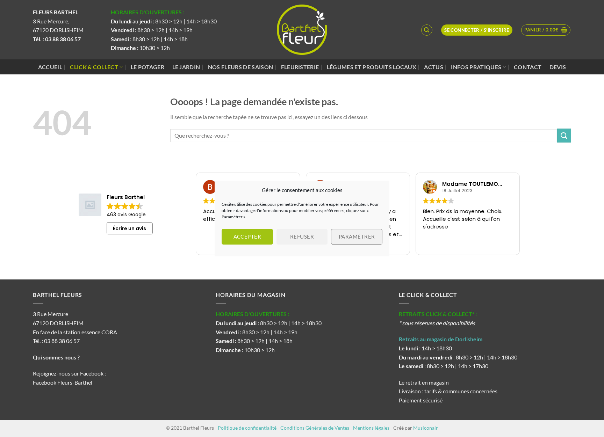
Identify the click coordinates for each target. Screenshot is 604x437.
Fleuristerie (300, 67)
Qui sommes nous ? (57, 357)
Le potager (147, 67)
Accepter (247, 236)
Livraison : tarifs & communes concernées (448, 391)
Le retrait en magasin (424, 382)
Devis (557, 67)
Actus (433, 67)
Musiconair (425, 428)
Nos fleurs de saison (240, 67)
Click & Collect (94, 67)
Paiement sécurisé (421, 400)
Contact (527, 67)
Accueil (50, 67)
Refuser (302, 236)
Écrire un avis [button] (129, 228)
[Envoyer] (564, 135)
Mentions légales (371, 428)
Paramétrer (357, 236)
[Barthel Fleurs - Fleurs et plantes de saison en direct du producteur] (302, 29)
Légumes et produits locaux (371, 67)
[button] (545, 30)
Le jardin (186, 67)
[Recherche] (426, 30)
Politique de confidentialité (247, 428)
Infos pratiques (476, 67)
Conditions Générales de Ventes (314, 428)
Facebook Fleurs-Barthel (62, 382)
